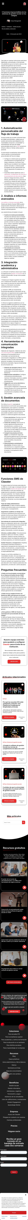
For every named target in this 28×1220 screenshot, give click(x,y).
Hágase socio (14, 1131)
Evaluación (9, 26)
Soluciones (14, 1031)
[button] (25, 1195)
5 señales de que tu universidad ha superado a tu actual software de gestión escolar (13, 788)
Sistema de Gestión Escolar (18, 488)
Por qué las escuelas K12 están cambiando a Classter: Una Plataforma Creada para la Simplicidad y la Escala (13, 704)
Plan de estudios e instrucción (9, 28)
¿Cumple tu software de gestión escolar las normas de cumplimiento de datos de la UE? (13, 747)
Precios (14, 1126)
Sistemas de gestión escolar (14, 742)
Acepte (14, 1212)
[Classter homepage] (24, 4)
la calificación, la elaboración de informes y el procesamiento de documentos (15, 174)
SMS (18, 146)
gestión (11, 404)
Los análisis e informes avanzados (10, 202)
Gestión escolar (17, 26)
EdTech (4, 26)
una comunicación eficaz (8, 352)
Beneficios (14, 1083)
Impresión (24, 1216)
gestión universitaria (16, 273)
